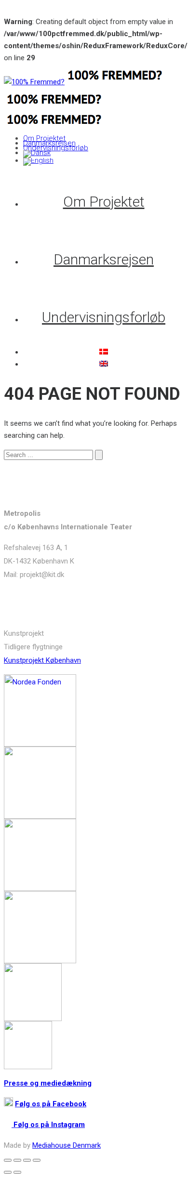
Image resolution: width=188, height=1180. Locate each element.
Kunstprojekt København (42, 660)
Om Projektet (44, 138)
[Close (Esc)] (8, 1160)
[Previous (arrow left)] (8, 1172)
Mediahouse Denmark (66, 1145)
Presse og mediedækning (48, 1083)
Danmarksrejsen (49, 143)
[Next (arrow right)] (17, 1172)
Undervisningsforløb (55, 148)
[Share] (17, 1160)
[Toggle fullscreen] (27, 1160)
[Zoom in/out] (36, 1160)
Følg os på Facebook (50, 1104)
